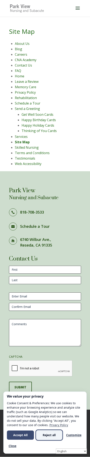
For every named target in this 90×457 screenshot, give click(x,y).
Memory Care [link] (25, 87)
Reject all (49, 435)
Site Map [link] (22, 142)
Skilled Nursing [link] (27, 147)
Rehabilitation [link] (26, 98)
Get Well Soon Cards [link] (37, 114)
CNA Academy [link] (25, 60)
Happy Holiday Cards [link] (38, 125)
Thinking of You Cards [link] (39, 130)
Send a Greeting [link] (27, 108)
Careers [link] (21, 54)
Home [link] (19, 76)
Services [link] (21, 136)
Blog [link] (18, 49)
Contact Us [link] (23, 65)
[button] (77, 11)
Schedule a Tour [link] (27, 103)
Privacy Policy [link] (25, 92)
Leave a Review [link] (27, 81)
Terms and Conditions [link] (32, 153)
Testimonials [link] (25, 158)
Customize (73, 435)
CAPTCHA (15, 357)
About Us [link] (22, 43)
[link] (27, 8)
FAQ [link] (18, 70)
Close (12, 446)
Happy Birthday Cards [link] (39, 120)
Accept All (20, 435)
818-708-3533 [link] (32, 212)
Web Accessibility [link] (28, 163)
